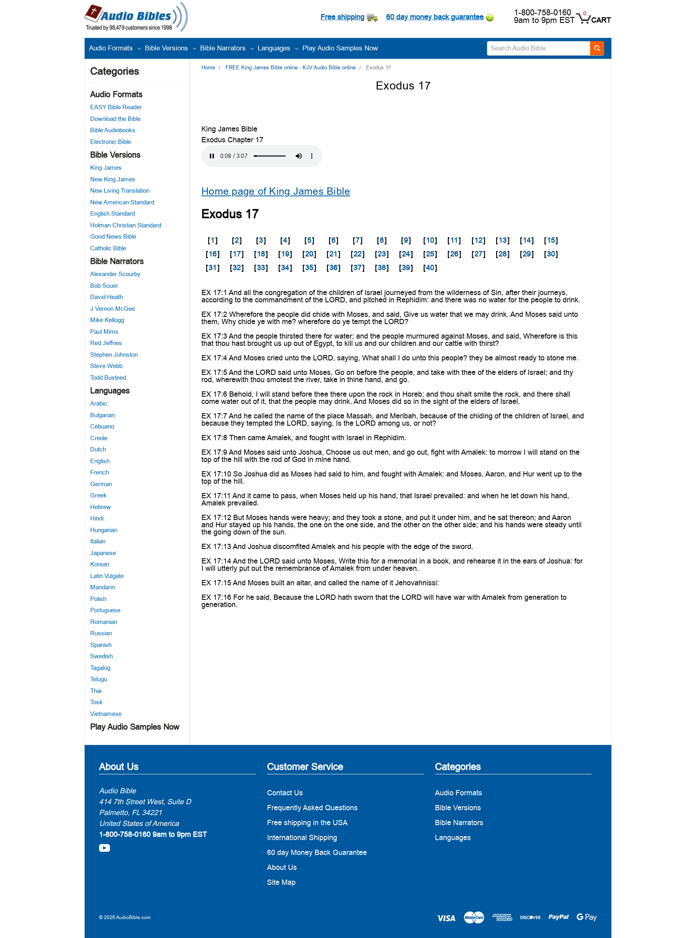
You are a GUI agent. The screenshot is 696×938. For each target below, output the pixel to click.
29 (527, 254)
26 (454, 254)
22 (358, 254)
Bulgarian (102, 415)
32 (237, 267)
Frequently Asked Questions (312, 808)
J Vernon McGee (112, 308)
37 (358, 267)
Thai (96, 690)
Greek (98, 495)
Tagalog (100, 667)
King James (106, 167)
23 (382, 254)
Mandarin (102, 587)
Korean (99, 564)
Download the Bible (115, 118)
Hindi (97, 518)
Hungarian (103, 530)
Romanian (103, 622)
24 (406, 254)
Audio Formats (112, 48)
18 (261, 254)
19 (285, 254)
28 (503, 254)
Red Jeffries (106, 343)
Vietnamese (106, 713)
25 (430, 254)
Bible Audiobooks (112, 130)
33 (261, 267)
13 (503, 240)
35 (309, 267)
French (99, 472)
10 (430, 240)
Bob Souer (104, 285)
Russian (101, 633)
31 (213, 267)
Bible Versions (167, 48)
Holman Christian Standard (125, 225)
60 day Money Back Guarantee (317, 852)
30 (551, 254)
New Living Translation (119, 190)
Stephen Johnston (114, 354)
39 (406, 267)
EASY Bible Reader (116, 107)
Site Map (281, 882)
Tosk (96, 702)
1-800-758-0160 (542, 12)
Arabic (98, 403)
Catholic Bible (108, 248)
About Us (282, 867)
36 (333, 267)
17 (237, 254)
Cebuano (102, 426)
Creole (99, 438)
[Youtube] (104, 847)
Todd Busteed (108, 377)
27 (478, 254)
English (100, 461)
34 (285, 267)
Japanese (103, 553)
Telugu (98, 679)
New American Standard (122, 202)
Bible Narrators (224, 48)
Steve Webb (106, 366)
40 (430, 267)
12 (478, 240)
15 (551, 240)
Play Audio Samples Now (340, 48)
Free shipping (343, 17)
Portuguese (105, 610)
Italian (98, 541)
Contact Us (285, 793)
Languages (275, 48)
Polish (98, 599)
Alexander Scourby (115, 274)
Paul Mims (104, 331)
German (101, 484)
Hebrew (100, 507)
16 (213, 254)
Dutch (98, 449)
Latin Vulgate (107, 576)
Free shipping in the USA (307, 822)
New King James (112, 179)
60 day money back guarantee (435, 17)
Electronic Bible (110, 141)
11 (454, 240)
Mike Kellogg (107, 320)
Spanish (101, 645)
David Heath (106, 297)
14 (527, 240)
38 (382, 267)
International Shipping (302, 837)
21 (333, 254)
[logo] (136, 18)
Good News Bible (113, 236)
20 (309, 254)
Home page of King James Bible (275, 191)
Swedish (101, 656)
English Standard (112, 213)
